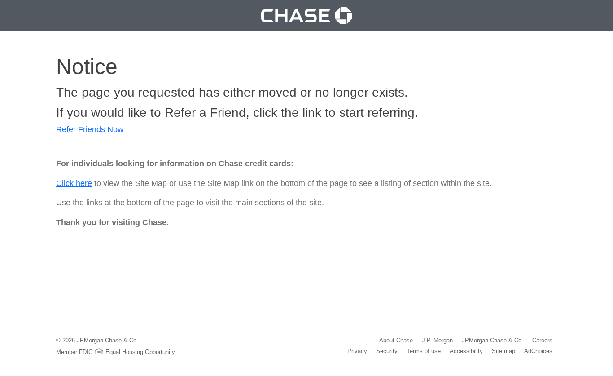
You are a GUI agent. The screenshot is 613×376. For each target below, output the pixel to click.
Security (387, 350)
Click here (74, 183)
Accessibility (466, 350)
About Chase (396, 340)
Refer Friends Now (89, 129)
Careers (542, 340)
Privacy (357, 350)
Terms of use (424, 350)
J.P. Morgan (437, 340)
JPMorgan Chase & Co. (492, 340)
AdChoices (538, 350)
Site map (503, 350)
